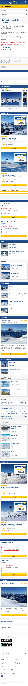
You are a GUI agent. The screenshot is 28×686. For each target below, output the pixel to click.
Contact (3, 659)
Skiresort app (5, 636)
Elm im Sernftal (5, 203)
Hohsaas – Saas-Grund (8, 222)
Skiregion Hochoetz (7, 542)
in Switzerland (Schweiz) (14, 176)
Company (17, 663)
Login (16, 666)
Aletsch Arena (5, 560)
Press (2, 666)
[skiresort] (14, 2)
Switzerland (3, 205)
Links (16, 659)
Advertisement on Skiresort (8, 670)
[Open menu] (2, 2)
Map (3, 66)
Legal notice (4, 663)
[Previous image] (2, 99)
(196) (6, 47)
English (7, 653)
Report (13, 217)
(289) (6, 49)
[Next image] (26, 99)
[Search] (26, 2)
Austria (2, 544)
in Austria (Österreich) (14, 139)
